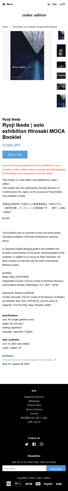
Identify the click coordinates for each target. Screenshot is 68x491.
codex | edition (34, 15)
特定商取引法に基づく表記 (34, 417)
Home (5, 26)
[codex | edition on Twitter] (26, 444)
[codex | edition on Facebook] (34, 444)
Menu (9, 4)
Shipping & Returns (34, 396)
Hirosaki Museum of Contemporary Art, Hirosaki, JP (29, 359)
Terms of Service (34, 409)
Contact (34, 413)
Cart (54, 4)
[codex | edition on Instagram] (41, 444)
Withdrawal (34, 401)
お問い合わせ (34, 421)
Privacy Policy (34, 405)
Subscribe (56, 469)
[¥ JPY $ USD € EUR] (62, 4)
